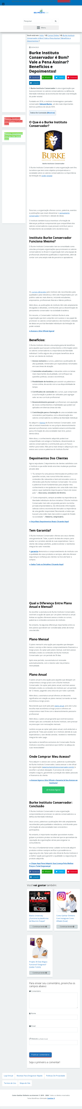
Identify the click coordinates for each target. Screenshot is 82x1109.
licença (42, 423)
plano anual (59, 706)
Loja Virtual (8, 1076)
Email (33, 1026)
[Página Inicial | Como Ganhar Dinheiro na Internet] (41, 12)
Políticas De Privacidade (55, 1076)
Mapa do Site (25, 1083)
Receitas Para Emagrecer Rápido (29, 1076)
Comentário (36, 991)
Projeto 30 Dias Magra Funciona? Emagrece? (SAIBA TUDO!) (38, 964)
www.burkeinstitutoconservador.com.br (58, 767)
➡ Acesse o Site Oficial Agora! (41, 331)
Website (39, 1039)
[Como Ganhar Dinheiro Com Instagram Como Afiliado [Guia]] (67, 901)
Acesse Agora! (54, 790)
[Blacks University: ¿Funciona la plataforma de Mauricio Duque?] (40, 901)
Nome (33, 1013)
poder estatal (47, 176)
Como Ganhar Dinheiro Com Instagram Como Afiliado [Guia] (65, 918)
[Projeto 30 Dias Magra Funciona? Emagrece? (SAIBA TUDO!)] (40, 947)
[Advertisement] (53, 194)
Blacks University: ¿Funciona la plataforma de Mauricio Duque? (38, 918)
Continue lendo (39, 926)
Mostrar (51, 113)
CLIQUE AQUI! (63, 1)
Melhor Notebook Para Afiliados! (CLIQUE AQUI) (13, 121)
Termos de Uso (10, 1083)
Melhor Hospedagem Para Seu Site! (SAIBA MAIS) (13, 136)
